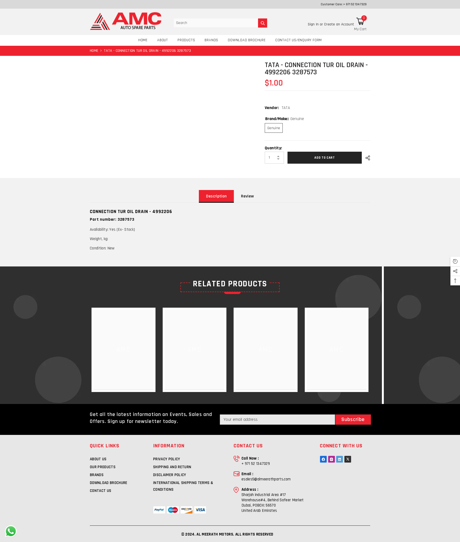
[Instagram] (331, 459)
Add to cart (323, 158)
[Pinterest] (339, 459)
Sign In (314, 24)
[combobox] (216, 23)
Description (216, 196)
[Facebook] (323, 459)
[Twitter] (347, 459)
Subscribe (353, 419)
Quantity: (273, 148)
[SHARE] (366, 158)
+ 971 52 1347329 (355, 4)
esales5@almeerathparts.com (266, 479)
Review (247, 196)
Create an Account (339, 24)
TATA (286, 107)
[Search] (220, 23)
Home (94, 50)
